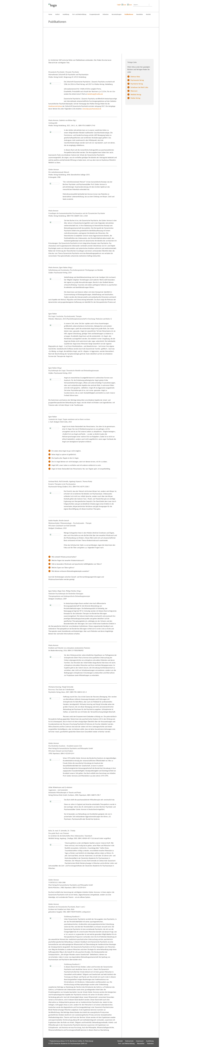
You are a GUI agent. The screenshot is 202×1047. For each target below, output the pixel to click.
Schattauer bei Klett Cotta (139, 87)
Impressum (140, 1041)
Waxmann (134, 91)
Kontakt (148, 14)
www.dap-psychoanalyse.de (91, 109)
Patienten (105, 14)
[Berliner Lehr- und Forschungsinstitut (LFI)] (60, 6)
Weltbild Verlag (136, 95)
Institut (57, 14)
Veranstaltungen (116, 14)
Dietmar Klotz (135, 77)
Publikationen (129, 14)
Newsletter (139, 14)
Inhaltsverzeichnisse (55, 106)
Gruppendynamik (94, 14)
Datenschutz (129, 1041)
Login (119, 5)
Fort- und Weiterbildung (79, 14)
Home (50, 14)
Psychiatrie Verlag (137, 84)
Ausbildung (66, 14)
